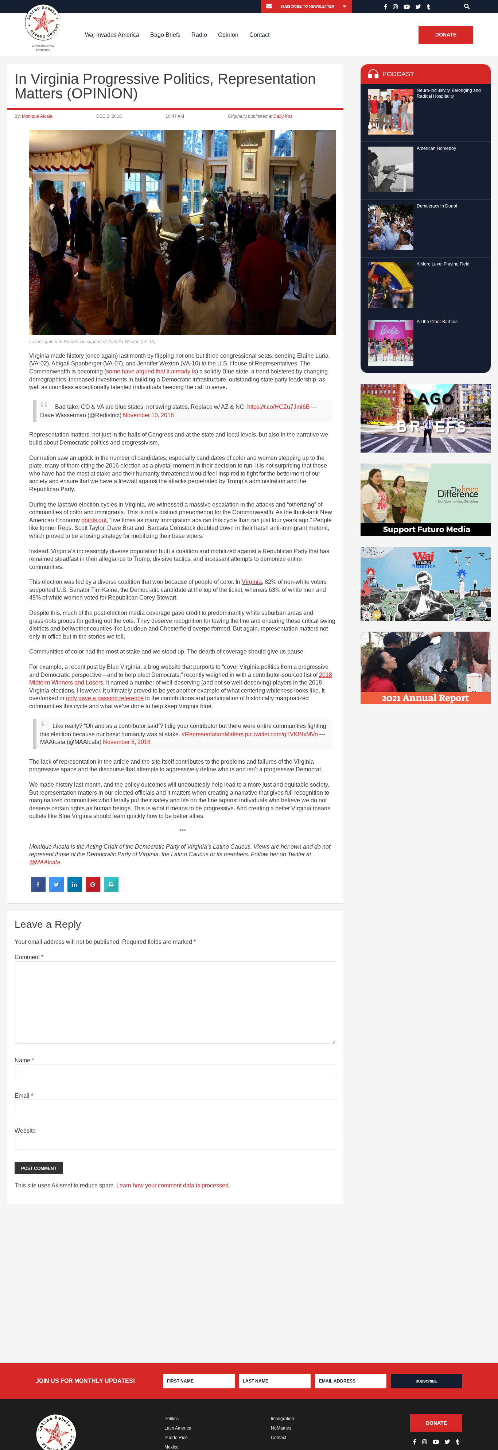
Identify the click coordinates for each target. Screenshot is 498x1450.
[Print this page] (111, 889)
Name (24, 1060)
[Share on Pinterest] (93, 889)
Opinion (228, 35)
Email (24, 1096)
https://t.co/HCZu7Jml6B (278, 407)
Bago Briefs (165, 35)
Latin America (177, 1428)
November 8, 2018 (127, 742)
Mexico (171, 1447)
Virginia (252, 582)
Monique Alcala (37, 116)
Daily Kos (282, 116)
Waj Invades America (112, 35)
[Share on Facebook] (38, 889)
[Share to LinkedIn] (74, 889)
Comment (29, 957)
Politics (171, 1418)
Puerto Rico (176, 1437)
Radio (199, 35)
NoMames (281, 1428)
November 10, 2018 (148, 415)
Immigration (282, 1418)
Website (25, 1131)
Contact (259, 35)
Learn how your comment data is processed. (173, 1185)
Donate (445, 35)
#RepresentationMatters (213, 734)
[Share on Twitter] (56, 889)
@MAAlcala (44, 862)
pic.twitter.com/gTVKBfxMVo (281, 734)
